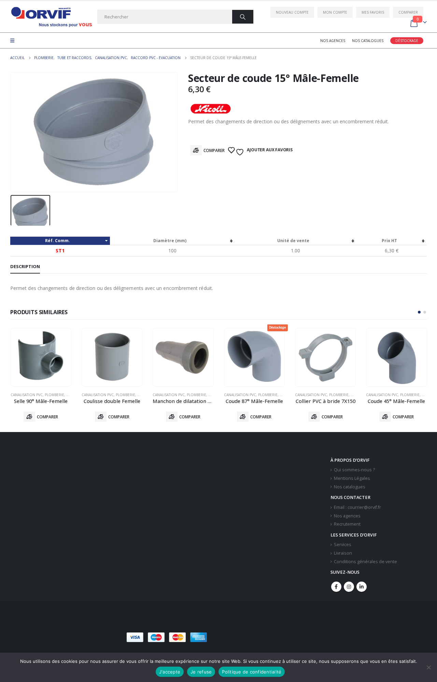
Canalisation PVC (27, 394)
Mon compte (335, 12)
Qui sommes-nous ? (354, 470)
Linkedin (361, 587)
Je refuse (201, 671)
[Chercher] (242, 17)
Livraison (343, 553)
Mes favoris (373, 12)
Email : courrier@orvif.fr (357, 507)
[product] (41, 357)
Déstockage (406, 40)
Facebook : (336, 587)
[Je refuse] (428, 667)
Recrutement (347, 524)
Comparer (408, 12)
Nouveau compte (292, 12)
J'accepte (169, 671)
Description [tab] (25, 266)
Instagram (349, 587)
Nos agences (332, 40)
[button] (419, 312)
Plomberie (54, 394)
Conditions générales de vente (365, 562)
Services (342, 544)
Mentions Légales (352, 478)
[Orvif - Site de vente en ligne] (51, 16)
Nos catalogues (367, 40)
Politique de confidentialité (251, 671)
